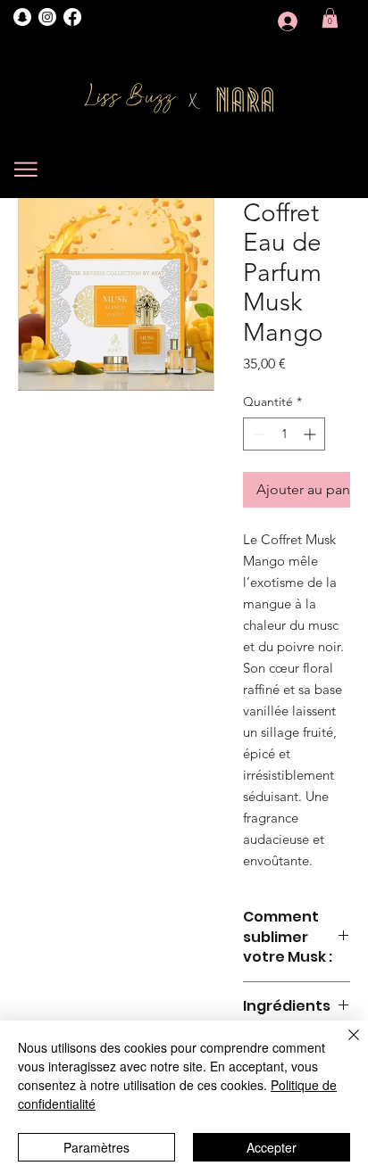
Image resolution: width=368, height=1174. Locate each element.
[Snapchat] (22, 17)
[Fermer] (343, 1045)
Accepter (272, 1147)
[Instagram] (47, 17)
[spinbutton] (284, 434)
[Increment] (311, 434)
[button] (330, 18)
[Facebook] (72, 17)
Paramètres (96, 1147)
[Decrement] (257, 434)
